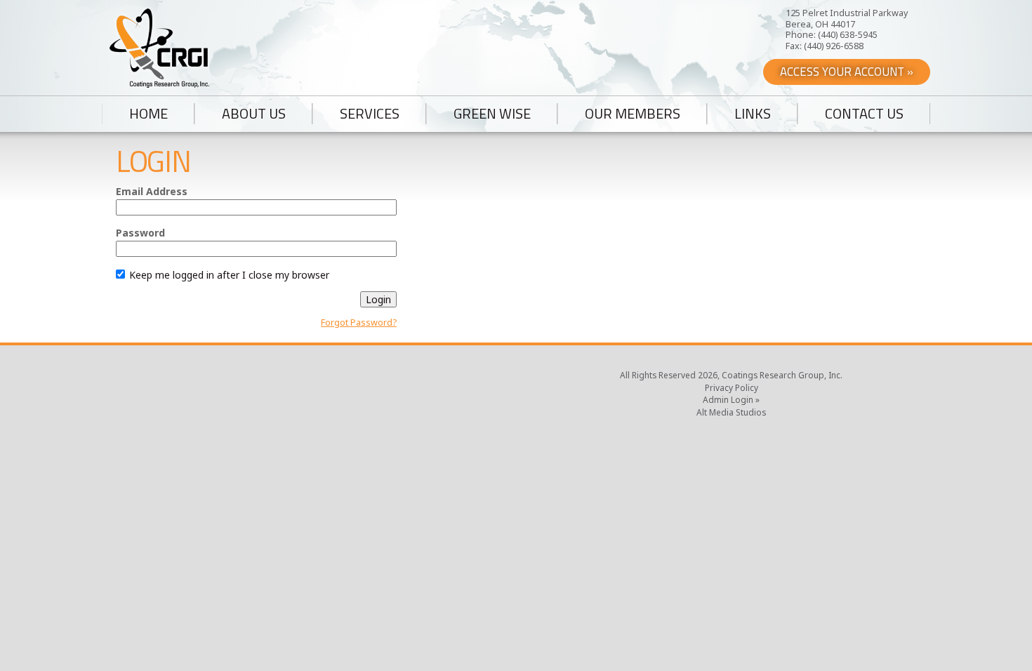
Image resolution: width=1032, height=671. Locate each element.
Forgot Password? (359, 322)
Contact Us (864, 113)
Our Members (632, 113)
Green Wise (492, 113)
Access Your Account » (846, 71)
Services (369, 113)
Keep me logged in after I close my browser (227, 274)
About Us (254, 113)
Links (752, 113)
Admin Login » (731, 399)
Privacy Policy (731, 387)
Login (378, 299)
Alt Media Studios (731, 412)
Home (148, 113)
